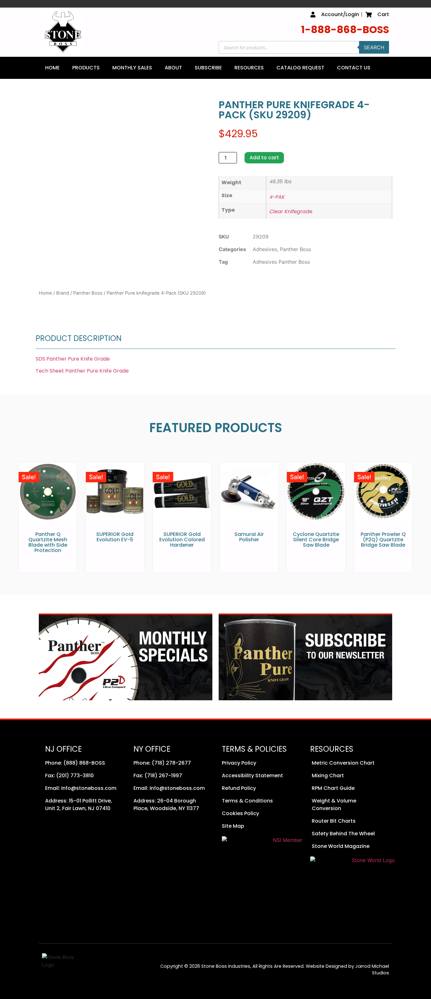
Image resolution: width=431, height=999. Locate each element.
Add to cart (264, 157)
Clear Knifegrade (290, 211)
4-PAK (277, 197)
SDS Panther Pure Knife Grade (73, 358)
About (173, 67)
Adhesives (265, 249)
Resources (249, 67)
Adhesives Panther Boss (281, 262)
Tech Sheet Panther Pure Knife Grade (82, 370)
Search (374, 47)
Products (86, 67)
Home (52, 67)
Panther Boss (88, 293)
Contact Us (353, 67)
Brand (62, 293)
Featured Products (215, 428)
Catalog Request (300, 67)
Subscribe (208, 67)
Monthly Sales (132, 67)
